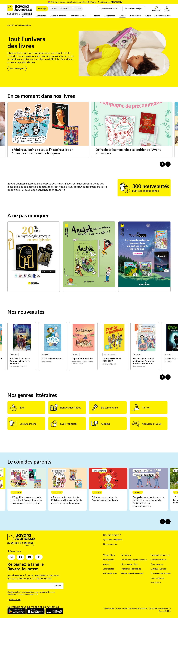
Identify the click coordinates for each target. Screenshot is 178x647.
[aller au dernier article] (162, 521)
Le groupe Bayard (158, 568)
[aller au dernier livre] (162, 377)
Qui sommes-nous (159, 559)
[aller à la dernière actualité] (162, 164)
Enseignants (108, 559)
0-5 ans (53, 9)
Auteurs (106, 564)
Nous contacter (110, 544)
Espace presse (157, 564)
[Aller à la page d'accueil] (19, 16)
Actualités (41, 15)
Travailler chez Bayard (161, 573)
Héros (97, 15)
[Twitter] (39, 557)
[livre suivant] (168, 377)
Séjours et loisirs (163, 15)
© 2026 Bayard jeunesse (160, 608)
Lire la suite (14, 599)
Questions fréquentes (112, 539)
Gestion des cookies (113, 608)
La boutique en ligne (133, 8)
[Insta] (11, 557)
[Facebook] (20, 557)
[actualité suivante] (168, 164)
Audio (148, 15)
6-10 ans (64, 9)
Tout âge (42, 9)
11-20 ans (76, 9)
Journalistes (108, 568)
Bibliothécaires (110, 573)
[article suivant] (168, 521)
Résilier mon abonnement (132, 573)
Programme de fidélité (131, 568)
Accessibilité (165, 611)
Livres (122, 15)
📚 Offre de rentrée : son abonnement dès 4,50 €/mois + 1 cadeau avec (85, 2)
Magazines (110, 15)
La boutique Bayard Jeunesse (134, 559)
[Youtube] (29, 557)
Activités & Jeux (78, 15)
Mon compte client (129, 564)
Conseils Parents (58, 15)
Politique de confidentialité (135, 608)
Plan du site (156, 582)
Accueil (10, 25)
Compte (167, 10)
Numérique (135, 15)
